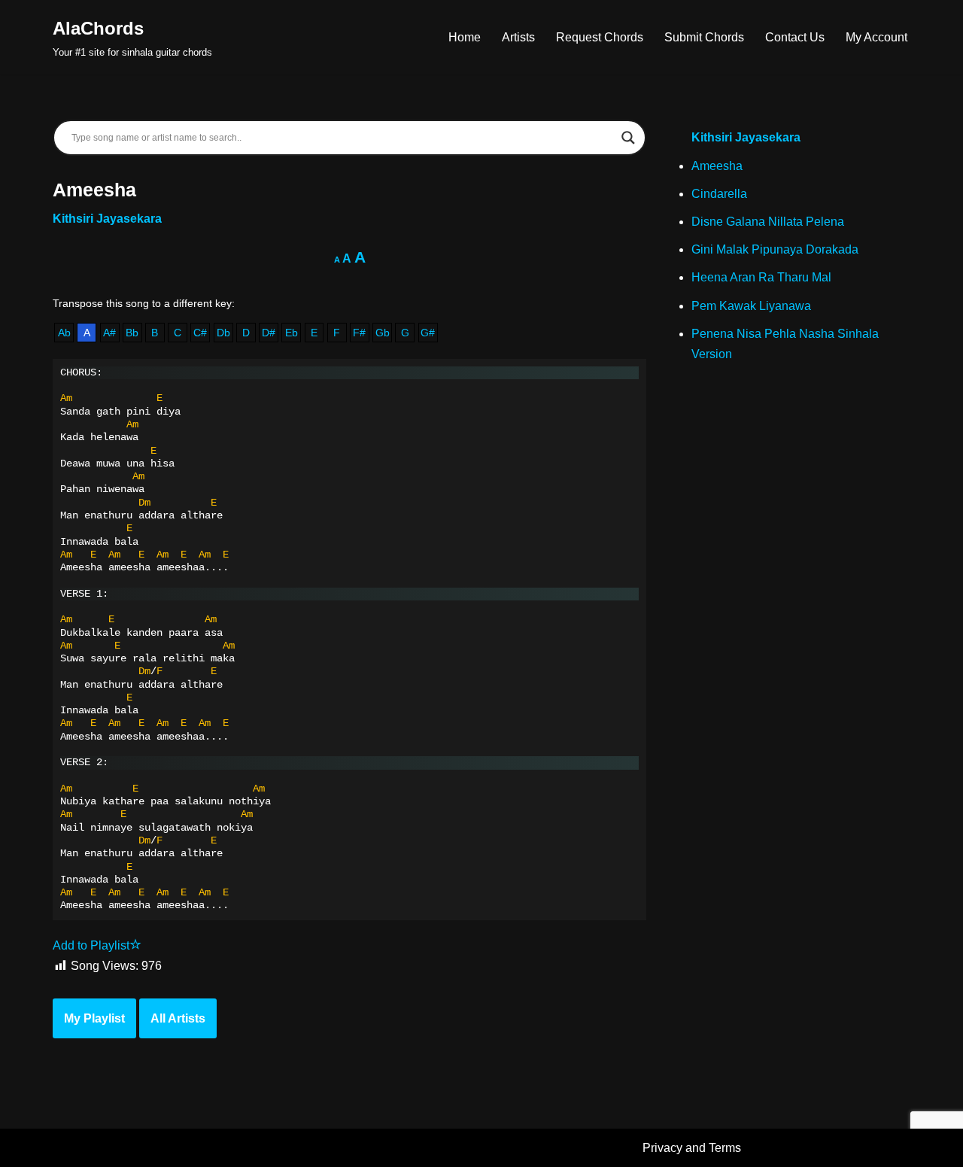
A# (109, 333)
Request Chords (599, 37)
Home (464, 37)
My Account (876, 37)
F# (359, 333)
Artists (518, 37)
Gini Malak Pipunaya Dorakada (774, 249)
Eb (291, 333)
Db (223, 333)
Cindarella (719, 193)
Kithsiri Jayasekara (107, 218)
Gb (382, 333)
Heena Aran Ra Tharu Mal (761, 277)
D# (268, 333)
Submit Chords (704, 37)
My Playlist (94, 1018)
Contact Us (795, 37)
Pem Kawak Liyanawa (751, 305)
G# (428, 333)
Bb (132, 333)
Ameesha (717, 166)
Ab (64, 333)
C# (200, 333)
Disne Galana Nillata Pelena (767, 221)
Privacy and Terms (692, 1147)
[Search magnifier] (628, 137)
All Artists (177, 1018)
